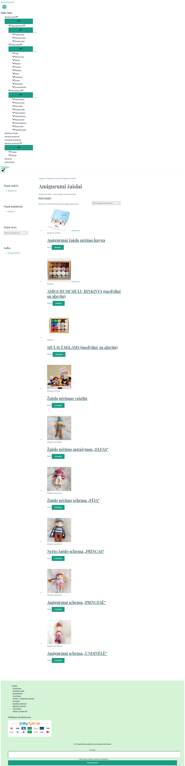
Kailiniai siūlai (20, 109)
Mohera (18, 63)
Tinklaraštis (17, 709)
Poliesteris (18, 77)
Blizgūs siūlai (19, 120)
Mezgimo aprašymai (12, 136)
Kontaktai (16, 701)
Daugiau (58, 247)
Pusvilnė (18, 67)
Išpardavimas (9, 162)
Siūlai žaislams (20, 113)
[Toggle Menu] (19, 21)
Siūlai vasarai (19, 99)
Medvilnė (18, 70)
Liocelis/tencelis (20, 87)
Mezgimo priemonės (12, 143)
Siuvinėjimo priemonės (13, 140)
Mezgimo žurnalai (11, 133)
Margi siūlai (19, 126)
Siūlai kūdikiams (20, 123)
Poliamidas (19, 84)
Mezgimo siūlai (10, 17)
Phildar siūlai (19, 34)
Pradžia (41, 178)
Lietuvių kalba (13, 253)
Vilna (16, 53)
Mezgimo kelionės (19, 706)
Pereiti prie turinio (7, 2)
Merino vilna (19, 57)
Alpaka (17, 60)
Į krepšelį (59, 354)
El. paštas (92, 750)
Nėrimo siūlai (19, 103)
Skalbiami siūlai (20, 130)
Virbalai (13, 152)
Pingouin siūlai (20, 38)
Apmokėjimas (17, 693)
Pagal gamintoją (17, 26)
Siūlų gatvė (6, 12)
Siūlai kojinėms (20, 116)
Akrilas (17, 80)
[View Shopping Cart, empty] (3, 170)
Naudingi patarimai (20, 704)
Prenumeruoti (92, 763)
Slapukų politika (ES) (20, 711)
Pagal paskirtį (16, 90)
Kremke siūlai (20, 41)
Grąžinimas (17, 696)
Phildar (10, 211)
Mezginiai (8, 159)
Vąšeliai (13, 155)
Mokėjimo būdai (18, 691)
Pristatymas (17, 688)
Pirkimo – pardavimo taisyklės (23, 698)
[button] (17, 17)
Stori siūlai (18, 106)
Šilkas (17, 74)
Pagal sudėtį (15, 45)
